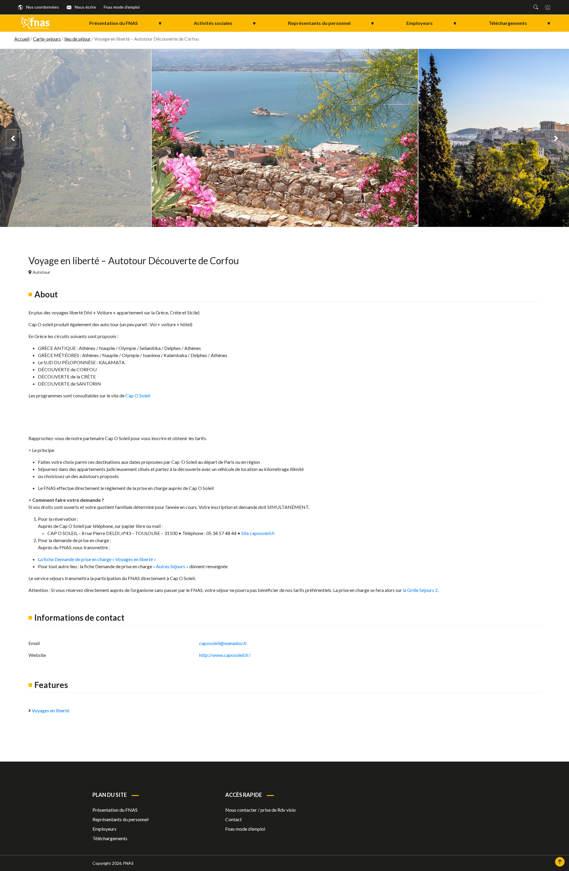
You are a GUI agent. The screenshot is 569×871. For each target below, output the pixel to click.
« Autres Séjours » (170, 566)
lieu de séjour (77, 39)
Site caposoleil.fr (258, 533)
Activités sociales (224, 23)
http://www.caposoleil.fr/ (225, 655)
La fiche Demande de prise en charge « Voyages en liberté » (97, 559)
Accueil (21, 39)
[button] (535, 7)
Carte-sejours (47, 39)
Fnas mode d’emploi (245, 829)
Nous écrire (85, 6)
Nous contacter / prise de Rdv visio (260, 810)
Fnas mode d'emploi (122, 6)
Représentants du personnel (331, 23)
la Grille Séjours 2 (420, 590)
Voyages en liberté (50, 710)
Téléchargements (519, 23)
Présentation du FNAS (125, 23)
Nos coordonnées (42, 6)
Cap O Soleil (137, 395)
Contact (233, 819)
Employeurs (431, 23)
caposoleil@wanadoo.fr (223, 643)
